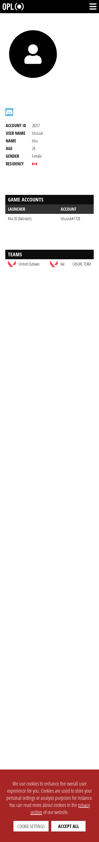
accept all (68, 826)
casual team (81, 264)
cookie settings (31, 826)
